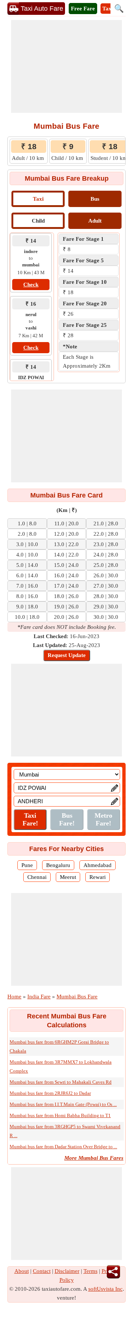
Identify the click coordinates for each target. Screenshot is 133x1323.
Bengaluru (58, 865)
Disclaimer (67, 1271)
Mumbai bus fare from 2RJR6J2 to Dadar (50, 1093)
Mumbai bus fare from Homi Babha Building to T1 (60, 1115)
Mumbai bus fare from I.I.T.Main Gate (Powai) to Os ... (63, 1104)
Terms (90, 1271)
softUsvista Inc (105, 1289)
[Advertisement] (66, 66)
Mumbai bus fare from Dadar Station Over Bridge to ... (63, 1146)
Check (30, 285)
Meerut (68, 877)
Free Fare (83, 9)
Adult (95, 221)
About (21, 1271)
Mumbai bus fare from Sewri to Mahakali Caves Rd (61, 1082)
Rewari (97, 877)
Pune (27, 865)
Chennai (37, 877)
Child (38, 221)
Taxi (38, 199)
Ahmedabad (97, 865)
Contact (42, 1271)
